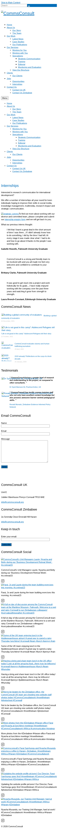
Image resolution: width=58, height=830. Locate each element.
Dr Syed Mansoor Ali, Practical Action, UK (25, 387)
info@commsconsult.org (12, 502)
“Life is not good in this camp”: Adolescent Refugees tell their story (26, 334)
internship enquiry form (15, 219)
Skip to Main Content (10, 2)
